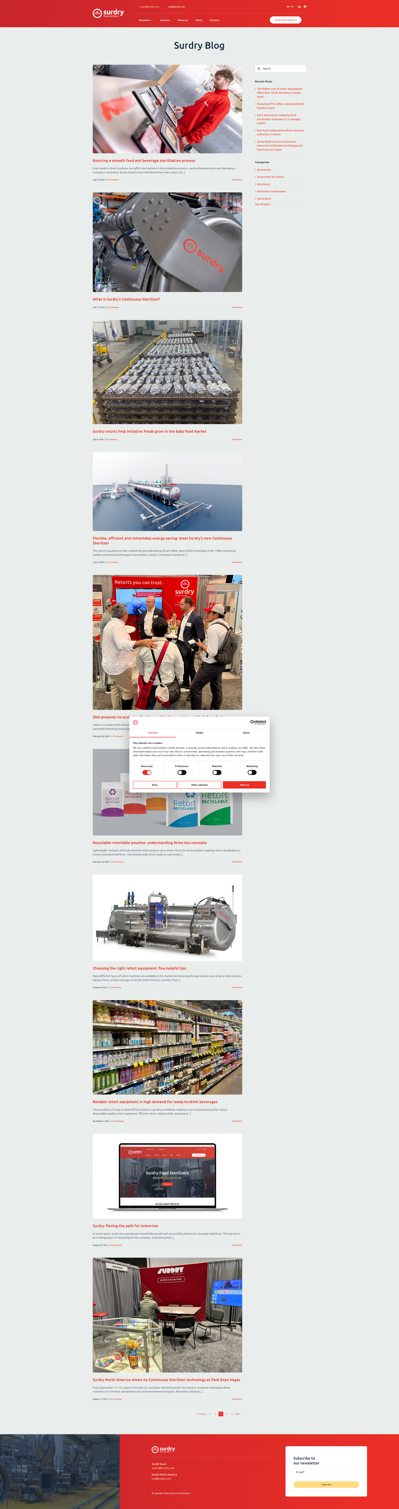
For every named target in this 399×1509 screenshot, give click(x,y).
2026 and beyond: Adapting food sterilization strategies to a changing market (278, 119)
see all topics (263, 204)
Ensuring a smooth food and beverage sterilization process (144, 160)
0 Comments (113, 180)
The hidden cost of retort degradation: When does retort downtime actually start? (280, 92)
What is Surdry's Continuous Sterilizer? (126, 299)
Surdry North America (286, 19)
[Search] (259, 68)
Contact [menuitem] (214, 20)
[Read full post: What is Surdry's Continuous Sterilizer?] (167, 242)
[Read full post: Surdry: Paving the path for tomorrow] (167, 1176)
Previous (202, 1414)
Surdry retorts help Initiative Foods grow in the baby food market (150, 431)
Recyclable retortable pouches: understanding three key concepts (150, 842)
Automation (264, 198)
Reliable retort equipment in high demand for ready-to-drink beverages (155, 1101)
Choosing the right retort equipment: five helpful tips (139, 968)
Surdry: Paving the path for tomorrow (125, 1225)
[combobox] (280, 68)
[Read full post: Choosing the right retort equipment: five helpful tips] (167, 918)
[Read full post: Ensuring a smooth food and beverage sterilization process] (167, 109)
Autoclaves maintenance (271, 191)
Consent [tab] (152, 732)
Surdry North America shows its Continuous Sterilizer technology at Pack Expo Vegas (166, 1379)
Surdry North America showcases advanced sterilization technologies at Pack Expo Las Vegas (279, 145)
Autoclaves (263, 184)
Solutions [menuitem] (144, 20)
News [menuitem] (199, 20)
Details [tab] (199, 732)
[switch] (182, 772)
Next (237, 1414)
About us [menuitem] (183, 20)
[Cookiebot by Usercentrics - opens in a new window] (252, 722)
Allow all (244, 785)
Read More (237, 180)
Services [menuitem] (165, 20)
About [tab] (246, 732)
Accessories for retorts (270, 176)
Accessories (264, 169)
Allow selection (199, 785)
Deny (155, 785)
